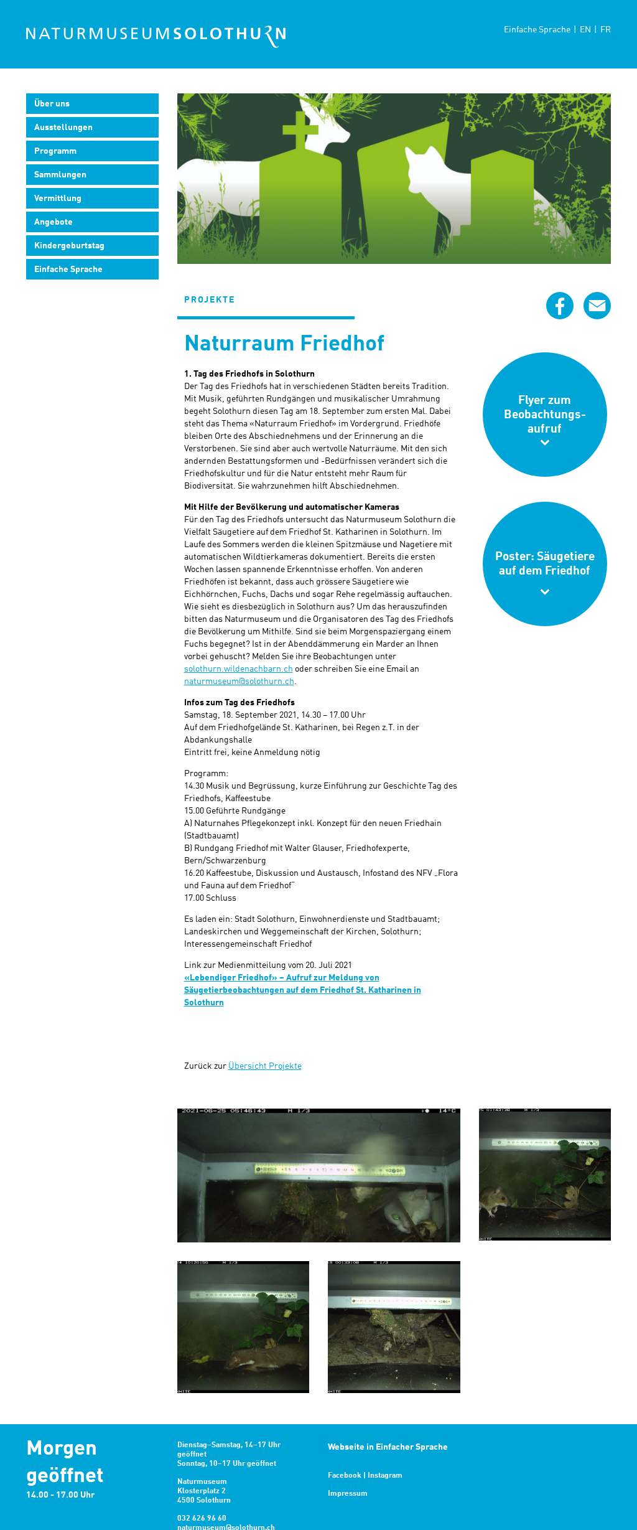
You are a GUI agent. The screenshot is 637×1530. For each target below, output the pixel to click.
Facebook (344, 1476)
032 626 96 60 (201, 1519)
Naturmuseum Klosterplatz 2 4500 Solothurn (204, 1491)
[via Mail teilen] (597, 305)
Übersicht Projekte (265, 1066)
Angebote (53, 222)
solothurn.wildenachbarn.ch (238, 669)
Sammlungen (60, 175)
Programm (55, 151)
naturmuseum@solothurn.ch (239, 681)
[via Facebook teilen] (560, 305)
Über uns (52, 104)
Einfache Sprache (537, 30)
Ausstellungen (63, 127)
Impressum (348, 1494)
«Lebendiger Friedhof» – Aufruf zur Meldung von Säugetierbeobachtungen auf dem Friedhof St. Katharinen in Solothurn (302, 990)
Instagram (385, 1476)
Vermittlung (57, 198)
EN (585, 30)
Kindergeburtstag (69, 246)
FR (605, 30)
